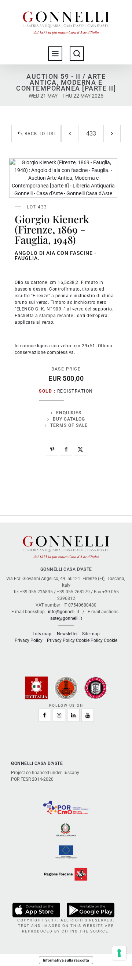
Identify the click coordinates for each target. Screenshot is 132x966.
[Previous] (69, 133)
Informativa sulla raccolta (66, 960)
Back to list (40, 133)
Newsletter (67, 633)
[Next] (112, 133)
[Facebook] (66, 449)
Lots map (42, 633)
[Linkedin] (73, 715)
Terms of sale (69, 425)
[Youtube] (87, 715)
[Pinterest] (52, 449)
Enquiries (68, 412)
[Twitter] (80, 449)
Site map (91, 633)
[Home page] (66, 21)
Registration (75, 391)
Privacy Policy (29, 640)
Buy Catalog (69, 419)
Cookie (110, 640)
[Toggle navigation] (55, 53)
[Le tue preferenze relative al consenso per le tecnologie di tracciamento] (119, 953)
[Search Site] (77, 53)
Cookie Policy (89, 640)
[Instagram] (59, 715)
